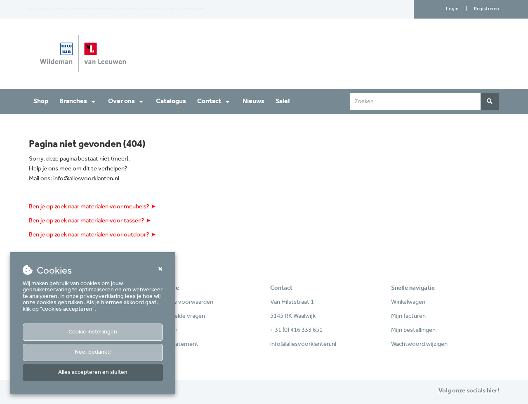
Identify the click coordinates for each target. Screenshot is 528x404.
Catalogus (171, 101)
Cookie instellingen (92, 332)
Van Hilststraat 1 (292, 302)
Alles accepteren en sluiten (92, 372)
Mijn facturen (408, 316)
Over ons (121, 101)
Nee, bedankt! (93, 352)
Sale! (283, 101)
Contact (209, 101)
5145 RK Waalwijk (293, 316)
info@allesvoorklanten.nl (86, 178)
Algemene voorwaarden (181, 302)
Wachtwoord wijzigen (419, 344)
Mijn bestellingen (413, 330)
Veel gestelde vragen (177, 316)
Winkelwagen (408, 302)
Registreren (486, 9)
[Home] (143, 53)
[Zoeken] (490, 101)
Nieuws (253, 101)
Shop (40, 101)
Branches (73, 101)
